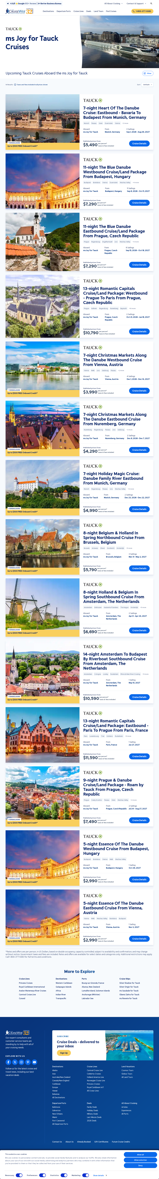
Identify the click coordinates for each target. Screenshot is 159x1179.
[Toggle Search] (151, 3)
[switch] (42, 1175)
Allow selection (140, 1160)
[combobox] (147, 84)
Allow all (140, 1154)
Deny (140, 1165)
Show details (98, 1175)
